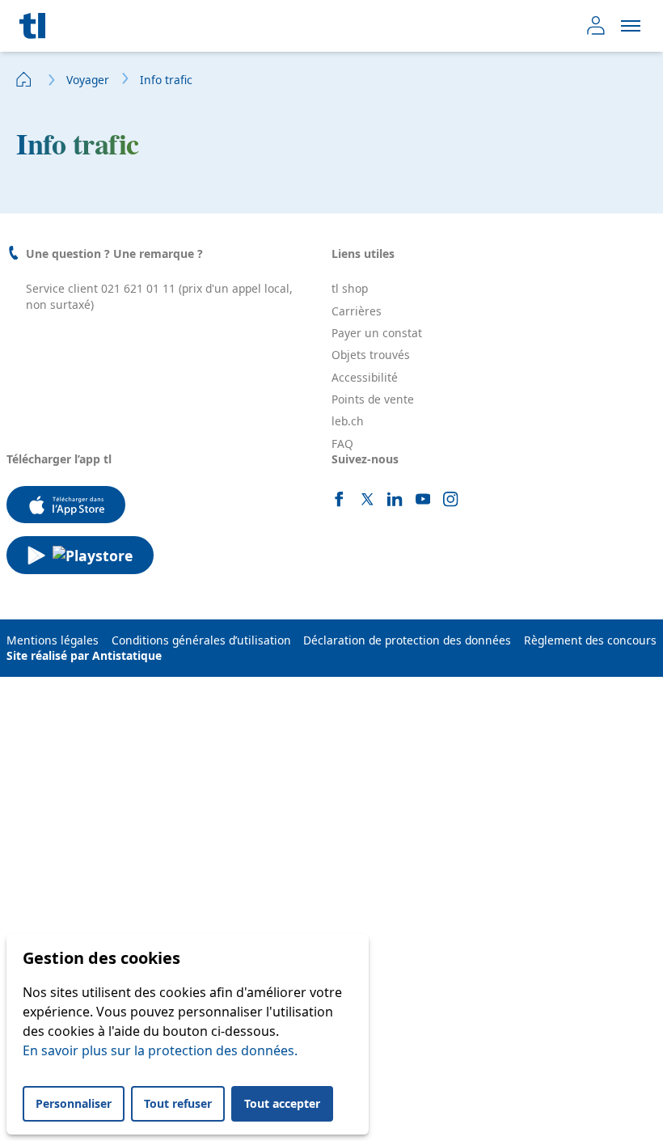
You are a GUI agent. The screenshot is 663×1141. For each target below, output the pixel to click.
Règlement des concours (590, 640)
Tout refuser (178, 1103)
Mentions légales (52, 640)
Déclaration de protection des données (407, 640)
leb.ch (348, 421)
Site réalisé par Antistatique (84, 655)
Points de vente (373, 399)
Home (24, 79)
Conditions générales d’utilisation (201, 640)
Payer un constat (377, 332)
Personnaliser (74, 1103)
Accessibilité (365, 377)
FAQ (342, 443)
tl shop (350, 288)
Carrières (357, 311)
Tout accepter (282, 1103)
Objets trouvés (371, 354)
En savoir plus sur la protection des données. (160, 1050)
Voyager (87, 79)
